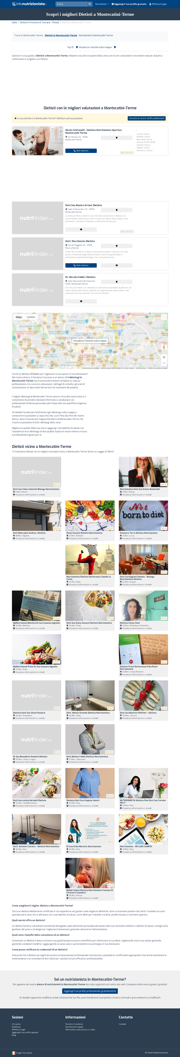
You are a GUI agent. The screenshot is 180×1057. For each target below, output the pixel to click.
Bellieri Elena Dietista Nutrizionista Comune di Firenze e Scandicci (90, 891)
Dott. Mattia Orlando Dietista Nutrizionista (88, 713)
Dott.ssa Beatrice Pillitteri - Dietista (138, 713)
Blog (14, 1035)
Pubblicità (16, 1027)
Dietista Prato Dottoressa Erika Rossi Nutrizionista (139, 667)
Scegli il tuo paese (23, 1053)
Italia (14, 22)
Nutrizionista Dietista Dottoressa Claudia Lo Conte (89, 578)
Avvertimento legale (74, 1027)
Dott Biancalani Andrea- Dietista (29, 533)
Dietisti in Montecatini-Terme (61, 35)
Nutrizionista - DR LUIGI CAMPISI (136, 846)
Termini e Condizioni (74, 1024)
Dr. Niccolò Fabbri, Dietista (80, 277)
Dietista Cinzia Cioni (130, 623)
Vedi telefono (82, 150)
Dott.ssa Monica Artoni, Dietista (83, 205)
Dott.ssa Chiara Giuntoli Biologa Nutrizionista (36, 489)
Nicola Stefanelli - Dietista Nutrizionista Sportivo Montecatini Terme (93, 131)
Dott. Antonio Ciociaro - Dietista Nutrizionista (36, 846)
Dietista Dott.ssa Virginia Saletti (83, 800)
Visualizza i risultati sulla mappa (90, 340)
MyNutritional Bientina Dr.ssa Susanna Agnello (36, 623)
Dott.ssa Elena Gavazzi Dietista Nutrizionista (89, 623)
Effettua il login (159, 4)
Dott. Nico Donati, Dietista (80, 241)
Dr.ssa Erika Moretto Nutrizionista (84, 846)
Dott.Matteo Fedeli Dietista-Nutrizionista (87, 756)
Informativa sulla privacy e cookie (80, 1029)
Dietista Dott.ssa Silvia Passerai (29, 713)
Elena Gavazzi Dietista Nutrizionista (84, 533)
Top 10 (70, 47)
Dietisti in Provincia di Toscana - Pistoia (39, 22)
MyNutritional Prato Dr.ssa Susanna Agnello (35, 666)
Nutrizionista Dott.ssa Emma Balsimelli (140, 489)
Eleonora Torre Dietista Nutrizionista (138, 533)
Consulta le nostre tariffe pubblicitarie (146, 118)
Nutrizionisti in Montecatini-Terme (96, 35)
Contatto (122, 1024)
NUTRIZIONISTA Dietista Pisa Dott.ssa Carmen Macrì (143, 801)
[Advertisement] (90, 83)
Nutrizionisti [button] (101, 4)
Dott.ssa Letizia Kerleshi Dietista (29, 800)
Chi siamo (16, 1024)
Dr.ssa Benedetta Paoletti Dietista (30, 756)
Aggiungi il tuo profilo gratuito (130, 4)
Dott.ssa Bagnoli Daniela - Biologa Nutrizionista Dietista (137, 578)
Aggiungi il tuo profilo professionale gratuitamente (90, 991)
